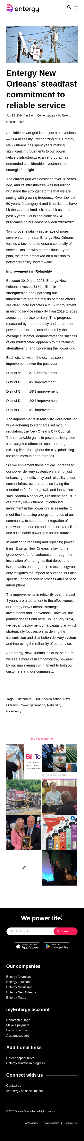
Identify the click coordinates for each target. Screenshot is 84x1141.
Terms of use (71, 1123)
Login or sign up (17, 1030)
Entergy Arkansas (18, 976)
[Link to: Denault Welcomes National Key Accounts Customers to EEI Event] (59, 868)
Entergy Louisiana (18, 982)
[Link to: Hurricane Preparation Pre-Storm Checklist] (59, 832)
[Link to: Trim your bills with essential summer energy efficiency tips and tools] (23, 761)
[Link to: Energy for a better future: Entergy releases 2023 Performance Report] (59, 761)
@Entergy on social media (24, 1091)
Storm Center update (42, 115)
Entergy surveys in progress (25, 1063)
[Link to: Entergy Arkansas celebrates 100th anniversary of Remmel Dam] (23, 797)
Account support (17, 1035)
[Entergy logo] (34, 8)
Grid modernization (47, 699)
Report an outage (18, 1020)
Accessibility (31, 1123)
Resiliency (13, 711)
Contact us (13, 1085)
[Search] (67, 8)
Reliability (54, 705)
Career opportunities (20, 1058)
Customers (24, 699)
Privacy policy (51, 1123)
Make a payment (17, 1025)
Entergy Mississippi (19, 987)
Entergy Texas (16, 997)
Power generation (32, 705)
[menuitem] (67, 8)
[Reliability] (42, 44)
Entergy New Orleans (21, 992)
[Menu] (76, 8)
